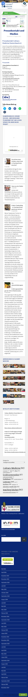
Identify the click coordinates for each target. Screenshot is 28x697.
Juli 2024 (3, 603)
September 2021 (5, 660)
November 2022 (5, 640)
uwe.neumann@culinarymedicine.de (10, 78)
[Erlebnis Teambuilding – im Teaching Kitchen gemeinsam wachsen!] (7, 207)
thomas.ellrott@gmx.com (8, 88)
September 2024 (5, 596)
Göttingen (8, 482)
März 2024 (3, 609)
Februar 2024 (4, 613)
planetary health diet (11, 487)
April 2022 (3, 650)
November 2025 (5, 579)
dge (12, 471)
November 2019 (5, 687)
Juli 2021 (3, 667)
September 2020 (5, 681)
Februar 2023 (4, 630)
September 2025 (5, 582)
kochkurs (7, 484)
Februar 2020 (4, 684)
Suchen (3, 535)
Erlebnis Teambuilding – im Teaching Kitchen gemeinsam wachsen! (17, 207)
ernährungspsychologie (8, 477)
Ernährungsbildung (7, 472)
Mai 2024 (3, 606)
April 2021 (3, 674)
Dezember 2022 (5, 636)
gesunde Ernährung (18, 479)
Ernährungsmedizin (13, 475)
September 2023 (5, 619)
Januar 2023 (4, 633)
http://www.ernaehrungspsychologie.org (15, 452)
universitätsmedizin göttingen (10, 492)
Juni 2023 (3, 623)
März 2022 (3, 653)
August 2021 (4, 664)
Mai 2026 (3, 569)
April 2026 (3, 572)
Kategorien (6, 460)
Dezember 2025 (5, 575)
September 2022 (5, 643)
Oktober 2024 (4, 592)
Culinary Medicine (13, 468)
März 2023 (3, 626)
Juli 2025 (3, 586)
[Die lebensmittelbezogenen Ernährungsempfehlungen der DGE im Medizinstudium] (7, 285)
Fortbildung (8, 479)
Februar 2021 (4, 677)
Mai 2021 (3, 670)
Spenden (23, 694)
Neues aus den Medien (17, 186)
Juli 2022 (3, 647)
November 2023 (5, 616)
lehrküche (15, 484)
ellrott (17, 471)
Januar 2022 (4, 657)
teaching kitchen (13, 490)
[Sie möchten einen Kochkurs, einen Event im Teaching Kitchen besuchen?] (7, 161)
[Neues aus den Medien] (7, 188)
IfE (16, 482)
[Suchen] (24, 539)
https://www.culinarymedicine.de (13, 428)
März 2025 (3, 589)
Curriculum (6, 470)
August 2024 (4, 599)
